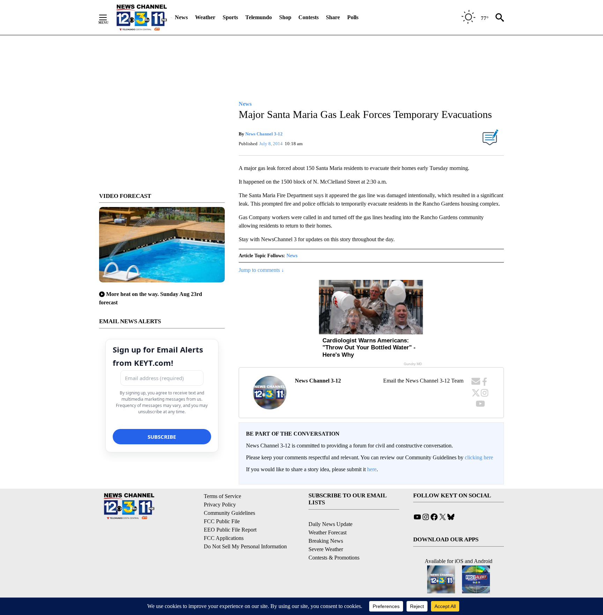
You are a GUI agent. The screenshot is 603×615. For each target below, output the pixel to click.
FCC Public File (222, 521)
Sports (230, 17)
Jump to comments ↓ (261, 270)
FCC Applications (224, 538)
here (372, 469)
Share (333, 17)
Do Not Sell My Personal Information (245, 546)
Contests (308, 17)
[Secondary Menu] (108, 17)
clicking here (479, 457)
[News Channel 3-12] (141, 17)
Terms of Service (222, 496)
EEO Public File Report (230, 530)
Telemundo (258, 17)
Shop (285, 17)
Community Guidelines (229, 513)
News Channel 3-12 (264, 133)
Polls (352, 17)
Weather (205, 17)
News (181, 17)
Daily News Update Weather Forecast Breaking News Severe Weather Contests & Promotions (333, 541)
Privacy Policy (220, 504)
